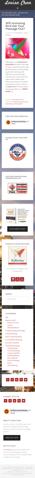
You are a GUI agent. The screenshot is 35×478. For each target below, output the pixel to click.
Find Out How (12, 438)
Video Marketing (12, 365)
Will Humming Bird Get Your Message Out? (15, 25)
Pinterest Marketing (13, 360)
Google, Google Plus (13, 353)
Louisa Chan (17, 3)
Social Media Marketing (13, 346)
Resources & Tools (13, 323)
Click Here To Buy (17, 229)
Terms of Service (21, 471)
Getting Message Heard (19, 101)
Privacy (10, 471)
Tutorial (9, 325)
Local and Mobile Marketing (14, 340)
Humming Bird (18, 104)
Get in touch (7, 450)
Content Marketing (11, 334)
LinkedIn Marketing (13, 356)
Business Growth (19, 99)
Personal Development (12, 343)
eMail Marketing (12, 348)
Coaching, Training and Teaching (15, 331)
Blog (13, 99)
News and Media (12, 358)
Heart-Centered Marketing (14, 337)
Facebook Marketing (13, 351)
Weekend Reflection (13, 328)
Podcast (9, 363)
